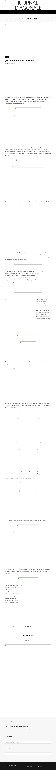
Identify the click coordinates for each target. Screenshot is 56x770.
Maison (7, 57)
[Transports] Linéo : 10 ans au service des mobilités (16, 726)
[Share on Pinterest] (46, 626)
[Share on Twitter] (43, 626)
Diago (25, 640)
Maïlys (8, 63)
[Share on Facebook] (41, 626)
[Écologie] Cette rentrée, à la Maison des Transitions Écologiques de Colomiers (23, 730)
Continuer (28, 626)
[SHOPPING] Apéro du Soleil (19, 60)
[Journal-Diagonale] (28, 5)
